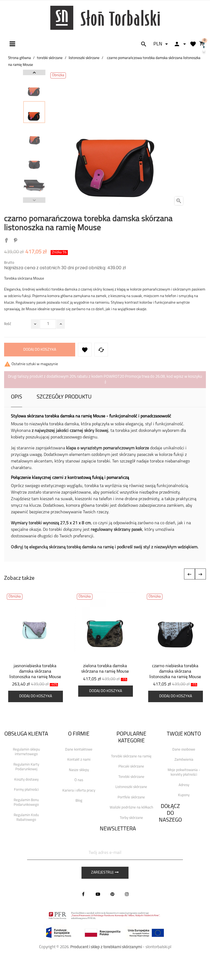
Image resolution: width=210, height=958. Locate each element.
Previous (34, 200)
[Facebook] (83, 894)
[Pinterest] (15, 241)
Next (34, 72)
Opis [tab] (16, 397)
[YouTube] (98, 894)
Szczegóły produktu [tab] (64, 397)
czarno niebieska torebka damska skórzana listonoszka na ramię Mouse (175, 671)
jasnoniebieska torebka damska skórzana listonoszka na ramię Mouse (35, 671)
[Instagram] (127, 894)
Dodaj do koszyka (39, 350)
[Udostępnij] (6, 241)
